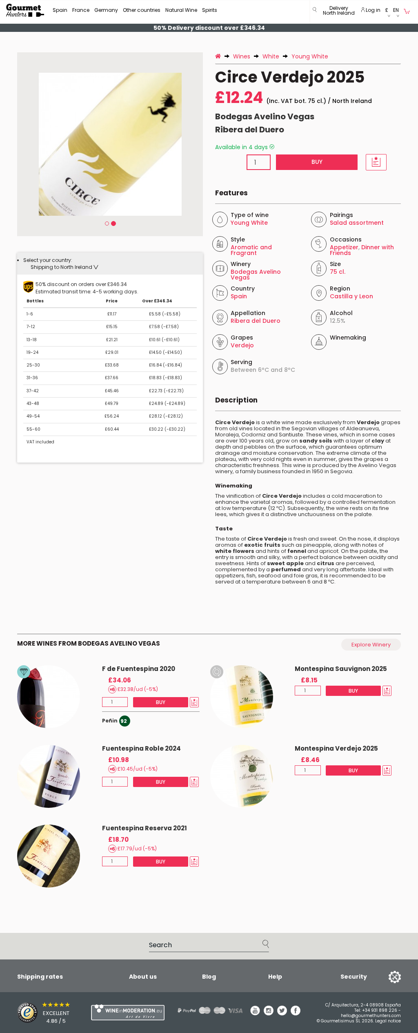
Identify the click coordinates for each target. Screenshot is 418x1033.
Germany (106, 10)
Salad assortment (357, 223)
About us (143, 977)
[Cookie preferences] (384, 977)
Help (275, 977)
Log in (372, 10)
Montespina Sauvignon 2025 (341, 668)
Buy (316, 162)
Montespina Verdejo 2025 (336, 748)
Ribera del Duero (249, 129)
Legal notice (388, 1021)
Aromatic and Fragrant (251, 250)
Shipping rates (40, 977)
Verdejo (242, 345)
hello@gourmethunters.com (371, 1016)
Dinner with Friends (362, 250)
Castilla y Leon (351, 296)
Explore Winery (371, 644)
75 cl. (337, 272)
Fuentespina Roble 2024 (141, 748)
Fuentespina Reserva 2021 (144, 828)
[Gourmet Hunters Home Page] (25, 10)
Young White (249, 223)
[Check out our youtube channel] (255, 1013)
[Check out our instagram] (268, 1013)
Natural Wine (181, 10)
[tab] (110, 264)
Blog (209, 977)
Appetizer (344, 247)
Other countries (141, 10)
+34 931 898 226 (379, 1010)
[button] (339, 12)
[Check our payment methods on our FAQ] (203, 1010)
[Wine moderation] (117, 1012)
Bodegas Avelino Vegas (264, 116)
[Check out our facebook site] (295, 1013)
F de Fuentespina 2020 (138, 668)
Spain (60, 10)
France (80, 10)
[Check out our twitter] (282, 1013)
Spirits (209, 10)
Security (353, 977)
